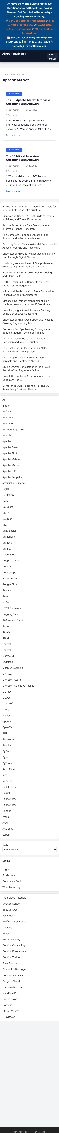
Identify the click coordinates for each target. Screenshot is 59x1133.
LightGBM (8, 655)
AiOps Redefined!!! (14, 53)
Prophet (7, 745)
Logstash (7, 661)
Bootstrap (8, 495)
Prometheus (9, 739)
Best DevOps (10, 909)
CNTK (5, 512)
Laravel (6, 644)
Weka (5, 816)
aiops (5, 405)
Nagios (6, 715)
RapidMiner (9, 769)
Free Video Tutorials (14, 897)
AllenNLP (7, 417)
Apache (6, 441)
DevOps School (11, 903)
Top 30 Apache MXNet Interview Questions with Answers (28, 101)
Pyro (5, 757)
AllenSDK (7, 423)
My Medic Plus (10, 993)
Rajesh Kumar (12, 110)
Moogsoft (7, 703)
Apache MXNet (14, 94)
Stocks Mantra (10, 1010)
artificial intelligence (14, 483)
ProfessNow (9, 999)
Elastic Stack (9, 578)
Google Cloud (10, 584)
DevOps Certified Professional (27, 20)
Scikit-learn (9, 787)
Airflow (6, 411)
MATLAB (7, 673)
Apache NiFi (9, 471)
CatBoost (7, 506)
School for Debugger (14, 969)
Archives (7, 845)
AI (3, 399)
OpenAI (6, 721)
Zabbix (6, 834)
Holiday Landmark (12, 975)
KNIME (6, 638)
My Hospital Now (12, 987)
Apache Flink (9, 453)
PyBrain (6, 751)
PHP (5, 733)
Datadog (7, 542)
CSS (5, 524)
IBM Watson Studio (13, 620)
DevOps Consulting (13, 945)
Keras (5, 626)
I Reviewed (8, 1016)
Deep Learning (11, 560)
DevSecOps (9, 572)
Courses (7, 518)
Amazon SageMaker (14, 429)
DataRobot (8, 554)
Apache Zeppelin (12, 477)
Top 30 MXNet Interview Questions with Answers (22, 158)
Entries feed (9, 875)
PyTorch (7, 763)
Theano (6, 810)
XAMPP (6, 822)
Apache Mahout (11, 459)
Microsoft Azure (11, 679)
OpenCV (7, 727)
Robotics (7, 781)
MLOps (6, 697)
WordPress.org (11, 887)
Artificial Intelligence (14, 921)
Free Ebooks (9, 963)
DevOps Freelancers (14, 951)
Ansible (6, 435)
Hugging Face (10, 614)
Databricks (8, 536)
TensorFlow (9, 798)
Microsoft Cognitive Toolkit (18, 685)
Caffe (5, 501)
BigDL (5, 489)
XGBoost (7, 828)
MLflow (6, 691)
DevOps (7, 566)
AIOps (5, 933)
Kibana (6, 632)
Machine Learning (12, 667)
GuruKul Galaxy (11, 939)
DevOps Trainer (11, 957)
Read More (13, 135)
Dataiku (6, 548)
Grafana (6, 590)
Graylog (6, 596)
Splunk (6, 793)
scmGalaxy (8, 915)
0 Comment (11, 115)
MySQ (5, 709)
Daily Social (9, 530)
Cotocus (7, 1005)
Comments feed (11, 881)
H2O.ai (6, 602)
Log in (6, 869)
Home (5, 74)
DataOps (7, 927)
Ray (4, 775)
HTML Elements (11, 608)
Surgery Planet (11, 981)
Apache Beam (10, 447)
